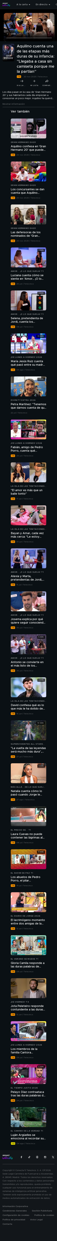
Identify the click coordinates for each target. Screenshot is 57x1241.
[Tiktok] (29, 1157)
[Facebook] (21, 1157)
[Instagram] (45, 1157)
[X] (53, 1157)
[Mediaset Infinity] (6, 4)
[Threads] (37, 1157)
